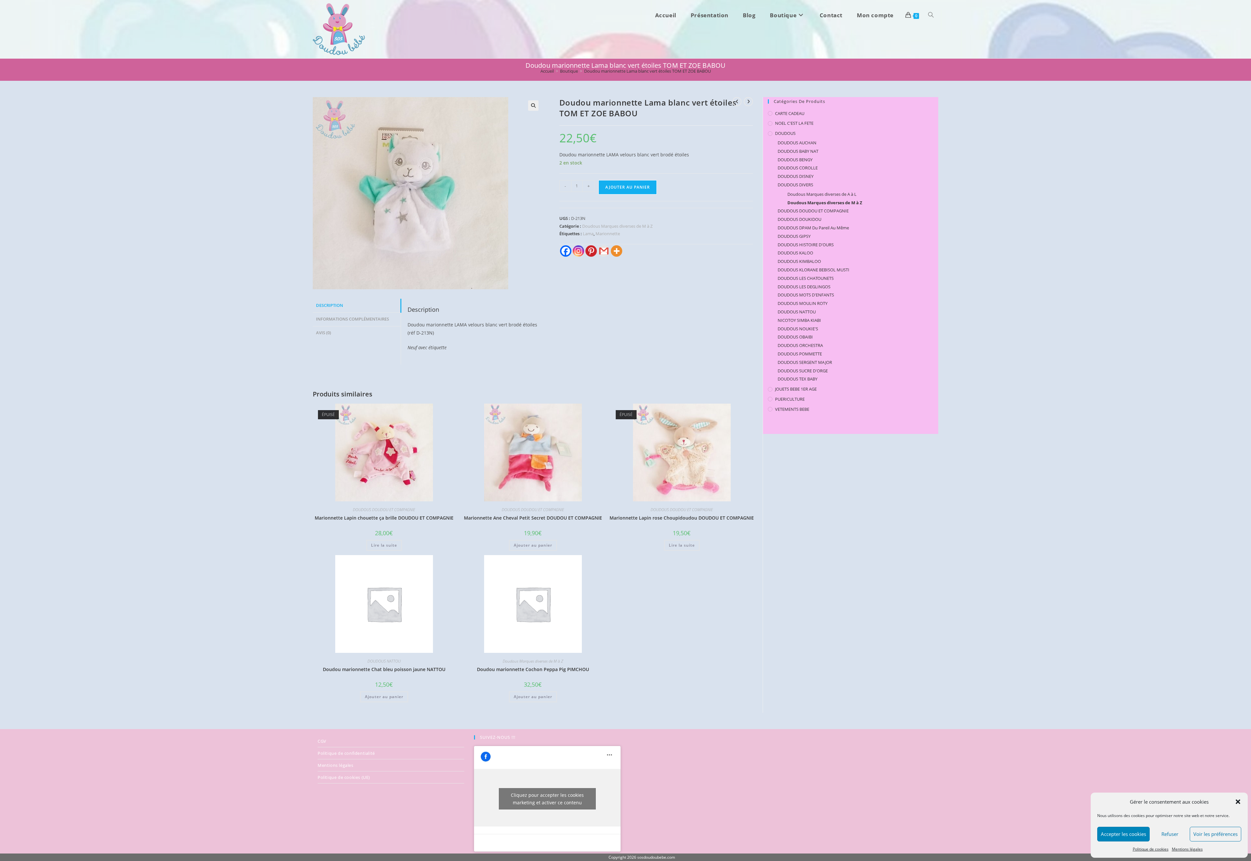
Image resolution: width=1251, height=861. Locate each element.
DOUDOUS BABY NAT (798, 151)
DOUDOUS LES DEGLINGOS (804, 287)
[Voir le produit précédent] (736, 101)
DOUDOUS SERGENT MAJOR (805, 362)
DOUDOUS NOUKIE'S (798, 329)
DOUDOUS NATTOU (384, 661)
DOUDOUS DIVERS (795, 185)
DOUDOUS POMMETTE (800, 354)
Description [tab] (329, 305)
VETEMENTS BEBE (792, 409)
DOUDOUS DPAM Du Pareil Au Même (813, 228)
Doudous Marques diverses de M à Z (617, 226)
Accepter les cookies (1123, 834)
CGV (322, 741)
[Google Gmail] (604, 251)
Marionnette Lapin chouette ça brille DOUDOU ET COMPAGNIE (384, 518)
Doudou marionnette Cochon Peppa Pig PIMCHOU (533, 669)
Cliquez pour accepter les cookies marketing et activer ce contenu (547, 799)
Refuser (1169, 834)
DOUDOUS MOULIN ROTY (802, 303)
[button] (1238, 801)
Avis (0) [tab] (323, 333)
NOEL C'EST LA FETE (794, 123)
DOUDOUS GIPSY (794, 236)
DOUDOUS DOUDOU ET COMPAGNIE (384, 509)
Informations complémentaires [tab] (352, 319)
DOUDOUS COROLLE (798, 168)
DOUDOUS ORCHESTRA (800, 345)
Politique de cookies (1151, 849)
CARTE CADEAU (789, 113)
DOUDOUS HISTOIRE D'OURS (806, 245)
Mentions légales (1187, 849)
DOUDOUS (785, 133)
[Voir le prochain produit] (748, 101)
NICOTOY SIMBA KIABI (799, 320)
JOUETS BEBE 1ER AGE (796, 389)
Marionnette (608, 234)
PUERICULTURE (790, 399)
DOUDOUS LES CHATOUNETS (806, 278)
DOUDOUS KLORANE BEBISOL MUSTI (813, 270)
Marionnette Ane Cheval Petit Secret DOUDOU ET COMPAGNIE (533, 518)
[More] (616, 251)
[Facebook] (565, 251)
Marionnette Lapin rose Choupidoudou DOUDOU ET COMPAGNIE (682, 518)
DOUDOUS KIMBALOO (799, 261)
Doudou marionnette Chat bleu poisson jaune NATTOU (384, 669)
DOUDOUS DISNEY (795, 176)
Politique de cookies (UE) (344, 777)
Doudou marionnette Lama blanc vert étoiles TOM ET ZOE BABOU (647, 71)
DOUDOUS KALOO (795, 253)
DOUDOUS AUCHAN (797, 143)
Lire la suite (384, 545)
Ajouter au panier (627, 187)
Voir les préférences (1215, 834)
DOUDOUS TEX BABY (797, 379)
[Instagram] (578, 251)
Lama (588, 234)
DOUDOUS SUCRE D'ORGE (803, 371)
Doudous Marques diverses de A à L (821, 194)
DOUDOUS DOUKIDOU (799, 219)
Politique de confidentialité (346, 753)
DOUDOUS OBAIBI (795, 337)
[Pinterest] (591, 251)
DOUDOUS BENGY (795, 160)
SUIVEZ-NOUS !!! (497, 737)
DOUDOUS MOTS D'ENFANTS (806, 295)
